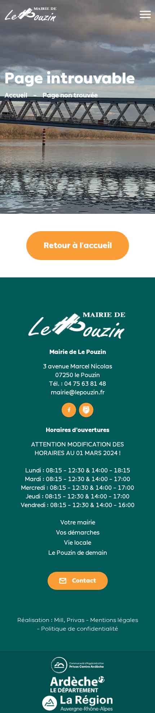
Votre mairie (77, 522)
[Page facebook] (69, 410)
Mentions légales (114, 620)
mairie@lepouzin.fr (78, 392)
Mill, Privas (69, 620)
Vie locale (77, 542)
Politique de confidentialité (79, 628)
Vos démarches (77, 532)
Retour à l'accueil (78, 245)
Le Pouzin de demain (77, 552)
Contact (84, 580)
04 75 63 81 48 (85, 383)
